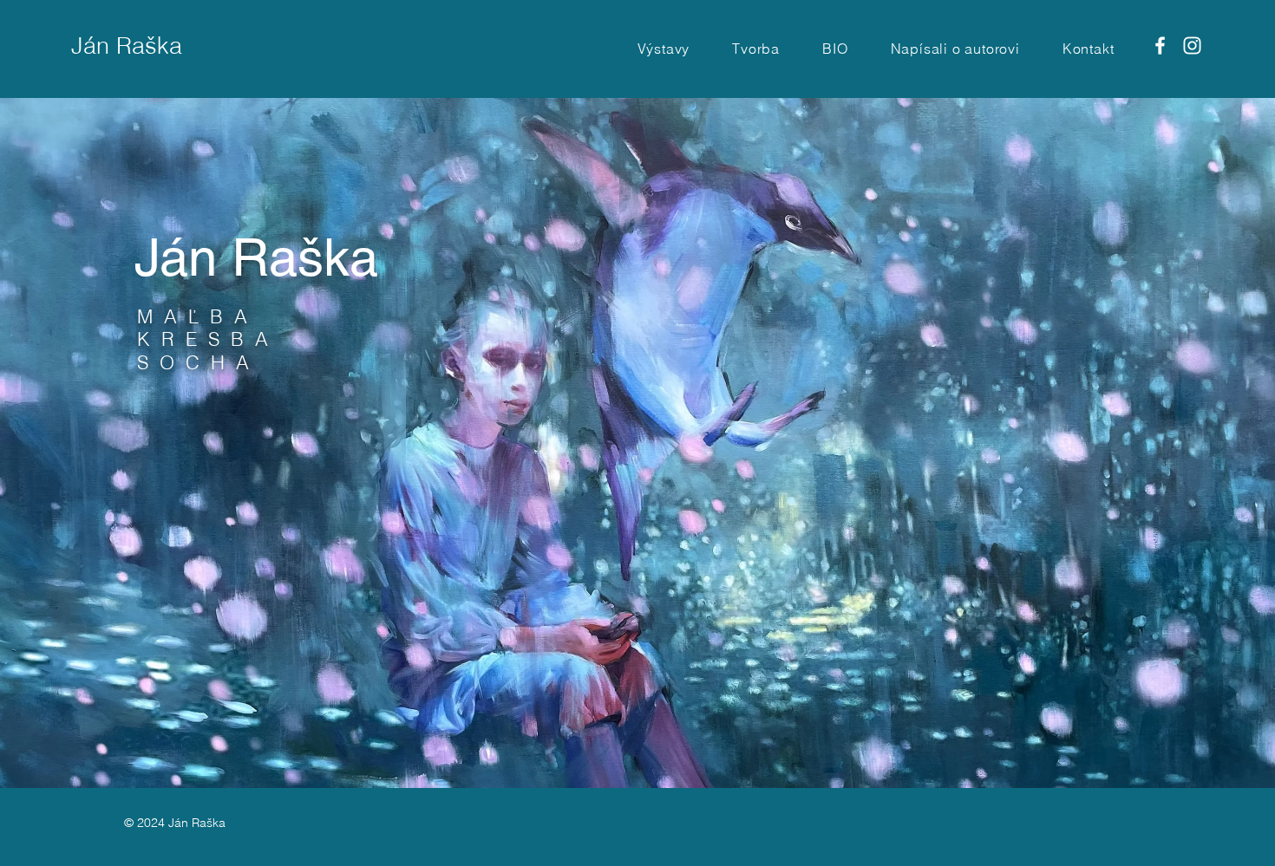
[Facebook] (1160, 45)
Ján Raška (126, 45)
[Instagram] (1192, 45)
